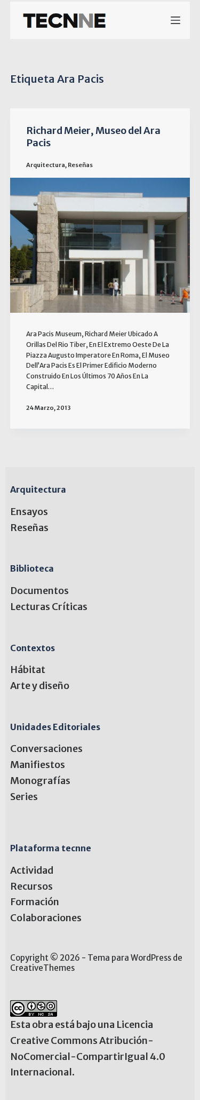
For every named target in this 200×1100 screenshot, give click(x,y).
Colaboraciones (46, 918)
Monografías (40, 780)
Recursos (31, 886)
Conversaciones (46, 748)
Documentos (39, 590)
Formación (34, 902)
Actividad (31, 870)
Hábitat (27, 669)
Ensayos (29, 511)
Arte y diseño (39, 685)
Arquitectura (45, 165)
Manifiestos (37, 764)
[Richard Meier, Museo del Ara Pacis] (100, 245)
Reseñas (80, 165)
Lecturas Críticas (48, 606)
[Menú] (175, 20)
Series (24, 796)
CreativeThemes (42, 968)
